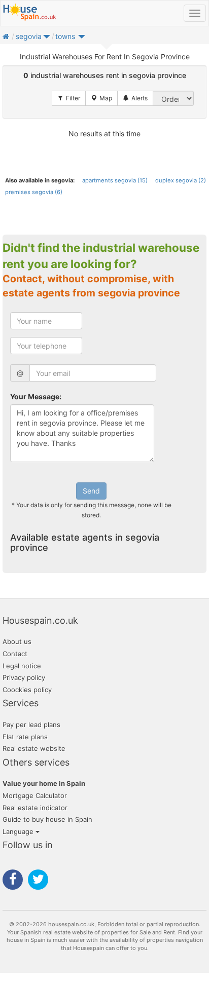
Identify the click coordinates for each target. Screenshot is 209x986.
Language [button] (19, 831)
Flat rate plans (25, 737)
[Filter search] (69, 98)
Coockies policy (27, 690)
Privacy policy (24, 677)
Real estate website (34, 748)
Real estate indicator (35, 808)
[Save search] (135, 98)
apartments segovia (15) (115, 180)
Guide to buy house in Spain (47, 819)
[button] (46, 38)
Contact (15, 654)
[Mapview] (101, 98)
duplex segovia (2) (180, 180)
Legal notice (22, 666)
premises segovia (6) (33, 192)
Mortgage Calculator (35, 795)
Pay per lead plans (31, 724)
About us (17, 641)
